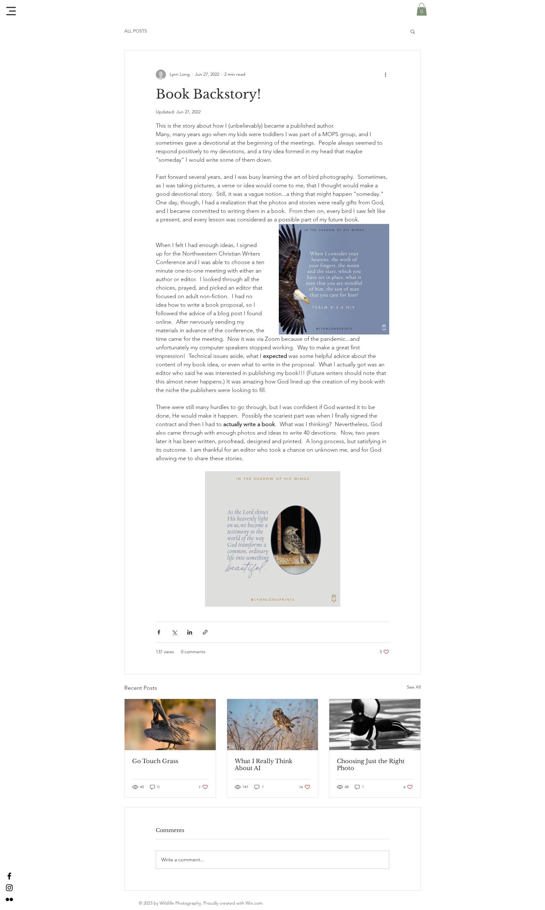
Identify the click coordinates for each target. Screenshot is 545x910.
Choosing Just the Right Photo (371, 765)
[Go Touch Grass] (170, 724)
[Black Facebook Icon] (9, 876)
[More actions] (385, 74)
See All (414, 687)
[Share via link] (205, 632)
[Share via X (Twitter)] (174, 632)
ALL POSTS (135, 31)
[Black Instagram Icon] (9, 887)
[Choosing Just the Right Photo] (374, 724)
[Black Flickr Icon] (9, 899)
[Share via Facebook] (159, 632)
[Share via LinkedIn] (190, 632)
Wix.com (254, 903)
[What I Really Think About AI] (272, 724)
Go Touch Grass (155, 761)
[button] (11, 11)
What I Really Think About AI (263, 765)
